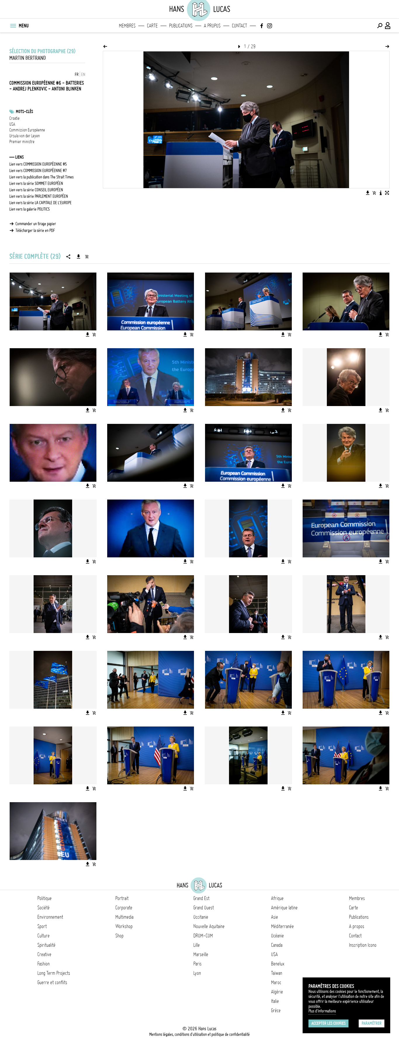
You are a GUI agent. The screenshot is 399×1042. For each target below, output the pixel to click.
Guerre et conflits (52, 982)
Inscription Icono (363, 945)
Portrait (122, 898)
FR (77, 74)
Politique (44, 898)
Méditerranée (282, 926)
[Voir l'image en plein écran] (387, 192)
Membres (127, 26)
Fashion (43, 964)
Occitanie (200, 917)
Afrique (277, 898)
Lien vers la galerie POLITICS (29, 209)
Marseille (200, 954)
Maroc (276, 982)
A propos (212, 26)
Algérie (277, 992)
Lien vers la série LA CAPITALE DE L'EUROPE (40, 202)
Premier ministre (21, 141)
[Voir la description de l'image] (380, 192)
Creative (44, 954)
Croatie (14, 118)
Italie (275, 1001)
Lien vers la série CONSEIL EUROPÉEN (36, 190)
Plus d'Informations (322, 1011)
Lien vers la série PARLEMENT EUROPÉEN (38, 196)
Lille (196, 945)
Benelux (277, 964)
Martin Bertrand (27, 58)
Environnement (50, 917)
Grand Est (201, 898)
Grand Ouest (203, 908)
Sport (42, 926)
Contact (239, 26)
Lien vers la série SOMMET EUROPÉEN (36, 183)
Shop (119, 936)
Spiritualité (46, 945)
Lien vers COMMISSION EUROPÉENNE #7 (38, 170)
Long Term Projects (53, 973)
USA (12, 124)
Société (43, 908)
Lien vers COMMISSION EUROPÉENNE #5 (38, 164)
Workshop (124, 926)
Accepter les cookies (328, 1023)
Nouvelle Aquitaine (209, 926)
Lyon (197, 973)
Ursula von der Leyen (24, 135)
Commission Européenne (27, 130)
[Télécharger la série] (78, 256)
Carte (152, 26)
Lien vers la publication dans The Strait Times (41, 177)
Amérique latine (284, 908)
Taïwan (276, 973)
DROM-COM (203, 936)
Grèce (276, 1010)
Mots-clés (24, 111)
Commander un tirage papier (35, 223)
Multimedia (124, 917)
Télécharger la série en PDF (35, 230)
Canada (276, 945)
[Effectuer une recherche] (380, 26)
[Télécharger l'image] (367, 192)
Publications (180, 26)
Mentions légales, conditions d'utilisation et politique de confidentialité (199, 1034)
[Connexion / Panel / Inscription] (388, 26)
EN (83, 74)
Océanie (277, 936)
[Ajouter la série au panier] (86, 256)
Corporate (123, 908)
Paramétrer (371, 1023)
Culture (43, 936)
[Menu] (13, 25)
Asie (274, 917)
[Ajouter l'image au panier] (374, 192)
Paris (197, 964)
